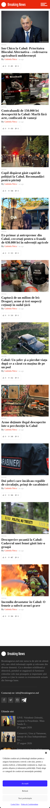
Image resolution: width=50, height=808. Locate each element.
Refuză (25, 791)
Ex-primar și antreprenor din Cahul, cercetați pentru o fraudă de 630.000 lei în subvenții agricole (24, 238)
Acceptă (25, 783)
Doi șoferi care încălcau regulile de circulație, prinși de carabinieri (24, 482)
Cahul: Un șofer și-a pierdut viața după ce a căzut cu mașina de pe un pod (24, 363)
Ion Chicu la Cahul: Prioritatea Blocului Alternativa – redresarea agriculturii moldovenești (24, 52)
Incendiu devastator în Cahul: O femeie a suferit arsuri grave (23, 603)
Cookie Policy (15, 804)
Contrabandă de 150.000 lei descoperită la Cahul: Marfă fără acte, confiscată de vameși (24, 114)
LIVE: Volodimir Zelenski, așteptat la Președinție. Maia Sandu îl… (30, 720)
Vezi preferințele (25, 798)
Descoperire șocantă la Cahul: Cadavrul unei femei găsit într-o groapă (23, 543)
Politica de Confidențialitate (29, 804)
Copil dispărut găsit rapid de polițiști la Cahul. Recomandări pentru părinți (22, 176)
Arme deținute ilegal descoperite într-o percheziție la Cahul (23, 424)
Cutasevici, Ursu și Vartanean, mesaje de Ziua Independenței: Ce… (32, 736)
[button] (46, 752)
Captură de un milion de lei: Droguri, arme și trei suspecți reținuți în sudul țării (21, 301)
